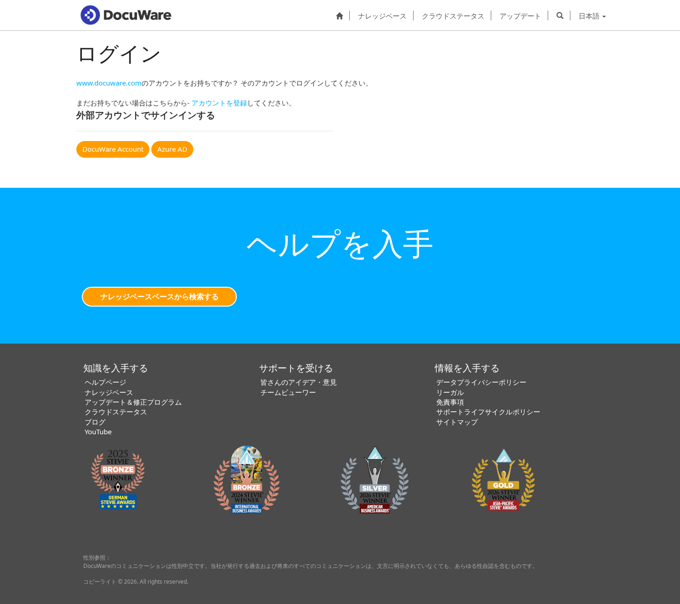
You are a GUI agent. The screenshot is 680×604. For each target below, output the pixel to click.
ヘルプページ (105, 382)
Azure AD (172, 149)
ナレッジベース (382, 15)
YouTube (98, 431)
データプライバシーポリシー (481, 382)
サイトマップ (457, 421)
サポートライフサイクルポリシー (488, 411)
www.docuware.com (109, 82)
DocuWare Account (112, 149)
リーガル (450, 392)
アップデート (520, 15)
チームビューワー (288, 392)
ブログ (95, 421)
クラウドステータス (453, 15)
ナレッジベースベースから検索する (159, 296)
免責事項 (450, 402)
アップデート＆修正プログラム (133, 402)
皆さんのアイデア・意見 (298, 382)
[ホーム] (339, 15)
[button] (560, 15)
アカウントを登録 (219, 102)
